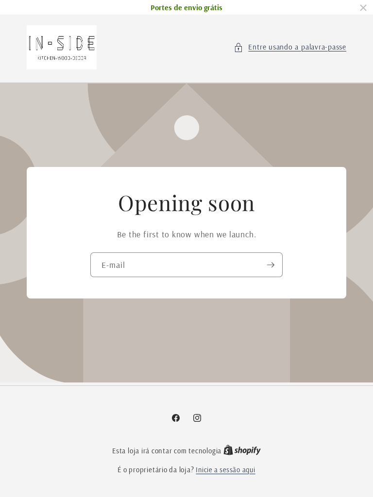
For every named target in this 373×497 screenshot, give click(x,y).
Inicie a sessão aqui (225, 469)
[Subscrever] (270, 265)
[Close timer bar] (363, 8)
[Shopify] (242, 451)
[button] (290, 47)
